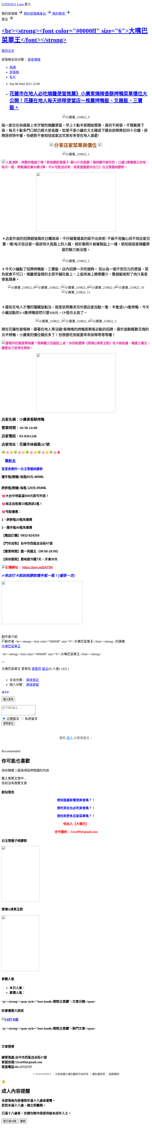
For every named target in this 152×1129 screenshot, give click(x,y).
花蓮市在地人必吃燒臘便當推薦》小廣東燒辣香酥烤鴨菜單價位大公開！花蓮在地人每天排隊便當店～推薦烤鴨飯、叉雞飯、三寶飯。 (78, 100)
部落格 (14, 72)
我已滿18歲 (9, 1121)
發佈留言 (8, 723)
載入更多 (8, 699)
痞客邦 (36, 668)
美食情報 (34, 59)
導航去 (10, 461)
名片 (13, 77)
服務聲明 (114, 1074)
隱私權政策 (98, 1074)
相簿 (13, 67)
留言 (45, 668)
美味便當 (32, 684)
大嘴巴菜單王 (11, 646)
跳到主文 (8, 50)
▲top (5, 691)
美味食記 (32, 680)
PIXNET (46, 1074)
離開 (22, 1121)
